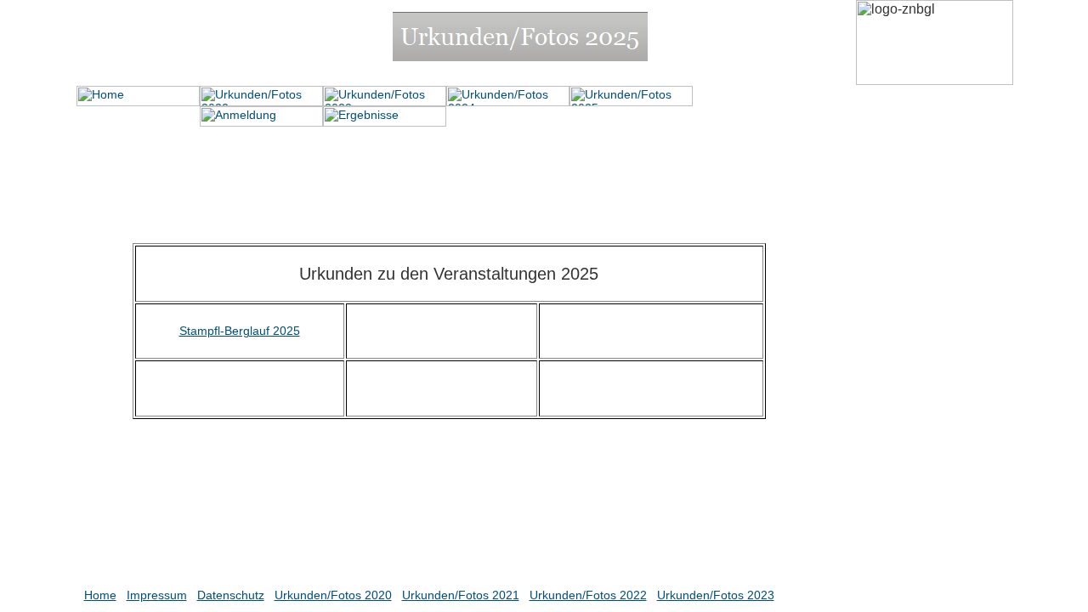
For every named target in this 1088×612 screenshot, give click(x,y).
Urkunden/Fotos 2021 (460, 595)
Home (100, 595)
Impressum (157, 595)
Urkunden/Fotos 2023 (715, 595)
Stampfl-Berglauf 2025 (239, 330)
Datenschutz (230, 595)
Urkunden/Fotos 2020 (333, 595)
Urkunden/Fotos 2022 (588, 595)
